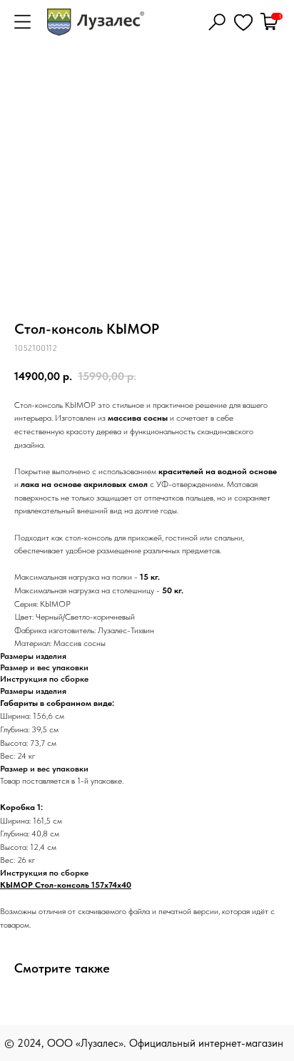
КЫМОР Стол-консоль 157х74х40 (65, 885)
